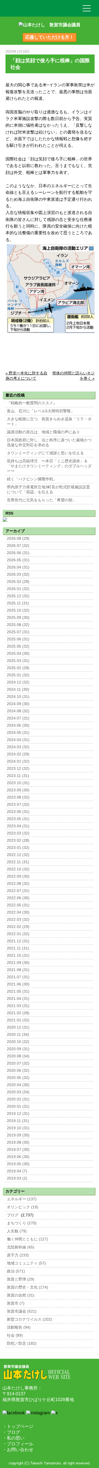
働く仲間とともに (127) (27, 1239)
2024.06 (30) (18, 725)
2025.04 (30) (18, 653)
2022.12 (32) (18, 855)
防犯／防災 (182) (22, 1343)
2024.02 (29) (18, 754)
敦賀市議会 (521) (22, 1311)
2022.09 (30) (18, 876)
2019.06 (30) (18, 1157)
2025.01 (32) (18, 675)
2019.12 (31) (18, 1114)
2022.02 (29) (18, 927)
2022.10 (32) (18, 869)
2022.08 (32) (18, 884)
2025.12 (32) (18, 596)
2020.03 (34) (18, 1092)
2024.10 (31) (18, 697)
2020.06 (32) (18, 1070)
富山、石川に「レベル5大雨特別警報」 (41, 411)
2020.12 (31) (18, 1027)
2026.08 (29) (18, 538)
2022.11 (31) (18, 862)
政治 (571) (16, 1271)
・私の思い (13, 1438)
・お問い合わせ (17, 1449)
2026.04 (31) (18, 567)
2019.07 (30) (18, 1150)
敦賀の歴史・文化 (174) (27, 1287)
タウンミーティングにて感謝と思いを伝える (45, 453)
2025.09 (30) (18, 618)
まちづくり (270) (22, 1223)
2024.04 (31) (18, 740)
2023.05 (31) (18, 819)
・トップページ (17, 1426)
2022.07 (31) (18, 891)
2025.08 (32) (18, 625)
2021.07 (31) (18, 977)
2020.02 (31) (18, 1099)
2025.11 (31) (18, 603)
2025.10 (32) (18, 610)
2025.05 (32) (18, 646)
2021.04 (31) (18, 999)
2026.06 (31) (18, 553)
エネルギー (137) (22, 1199)
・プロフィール (17, 1443)
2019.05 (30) (18, 1164)
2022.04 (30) (18, 912)
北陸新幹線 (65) (20, 1247)
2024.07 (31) (18, 718)
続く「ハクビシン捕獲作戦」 (32, 479)
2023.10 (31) (18, 783)
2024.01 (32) (18, 761)
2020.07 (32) (18, 1063)
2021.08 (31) (18, 970)
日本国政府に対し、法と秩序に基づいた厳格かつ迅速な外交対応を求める (49, 442)
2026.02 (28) (18, 582)
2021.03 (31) (18, 1006)
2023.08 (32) (18, 797)
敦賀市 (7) (15, 1303)
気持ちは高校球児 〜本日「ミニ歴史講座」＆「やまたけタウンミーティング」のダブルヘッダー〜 (49, 466)
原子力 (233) (18, 1255)
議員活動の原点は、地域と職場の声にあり (43, 432)
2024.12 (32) (18, 682)
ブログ (12, 1215)
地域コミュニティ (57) (26, 1263)
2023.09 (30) (18, 790)
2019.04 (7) (17, 1171)
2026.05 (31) (18, 560)
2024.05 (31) (18, 733)
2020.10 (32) (18, 1042)
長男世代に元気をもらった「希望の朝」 (41, 500)
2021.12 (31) (18, 941)
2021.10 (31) (18, 955)
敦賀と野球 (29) (20, 1279)
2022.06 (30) (18, 898)
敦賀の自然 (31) (20, 1295)
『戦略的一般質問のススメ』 (32, 403)
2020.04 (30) (18, 1085)
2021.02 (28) (18, 1013)
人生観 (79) (17, 1231)
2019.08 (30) (18, 1142)
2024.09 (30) (18, 704)
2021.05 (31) (18, 991)
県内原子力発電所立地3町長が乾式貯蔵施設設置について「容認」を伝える (48, 489)
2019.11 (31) (18, 1121)
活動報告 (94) (19, 1327)
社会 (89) (15, 1335)
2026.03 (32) (18, 574)
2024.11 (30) (18, 689)
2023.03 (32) (18, 833)
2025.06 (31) (18, 639)
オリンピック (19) (22, 1207)
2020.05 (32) (18, 1078)
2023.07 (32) (18, 804)
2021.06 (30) (18, 984)
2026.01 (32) (18, 589)
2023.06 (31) (18, 812)
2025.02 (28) (18, 668)
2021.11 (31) (18, 948)
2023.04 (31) (18, 826)
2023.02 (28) (18, 840)
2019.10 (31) (18, 1128)
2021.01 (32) (18, 1020)
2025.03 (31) (18, 661)
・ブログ (11, 1432)
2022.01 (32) (18, 934)
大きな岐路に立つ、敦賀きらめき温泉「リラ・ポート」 (49, 421)
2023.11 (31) (18, 776)
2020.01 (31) (18, 1106)
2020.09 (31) (18, 1049)
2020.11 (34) (18, 1034)
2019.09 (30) (18, 1135)
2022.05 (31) (18, 905)
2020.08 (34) (18, 1056)
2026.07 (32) (18, 546)
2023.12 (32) (18, 768)
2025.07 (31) (18, 632)
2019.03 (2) (17, 1178)
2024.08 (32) (18, 711)
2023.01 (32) (18, 848)
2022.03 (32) (18, 919)
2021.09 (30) (18, 963)
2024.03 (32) (18, 747)
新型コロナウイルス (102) (29, 1319)
